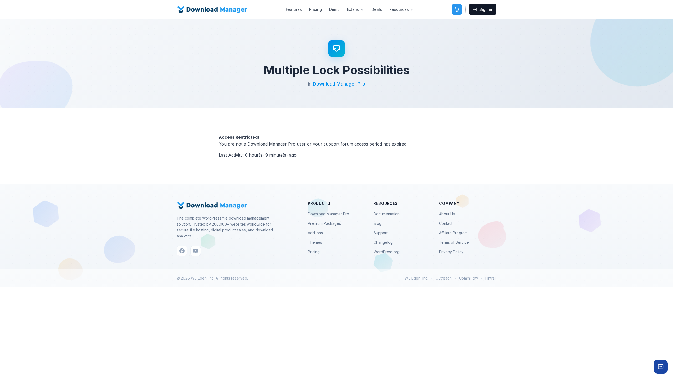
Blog (377, 223)
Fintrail (490, 278)
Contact (445, 223)
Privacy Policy (451, 252)
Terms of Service (454, 242)
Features (294, 9)
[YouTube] (195, 251)
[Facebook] (182, 251)
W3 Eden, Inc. (416, 278)
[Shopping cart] (457, 9)
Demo (334, 9)
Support (381, 233)
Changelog (383, 242)
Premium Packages (324, 223)
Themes (315, 242)
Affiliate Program (453, 233)
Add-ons (315, 233)
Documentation (387, 214)
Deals (376, 9)
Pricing (315, 9)
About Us (447, 214)
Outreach (444, 278)
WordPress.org (387, 252)
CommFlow (468, 278)
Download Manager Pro (339, 84)
